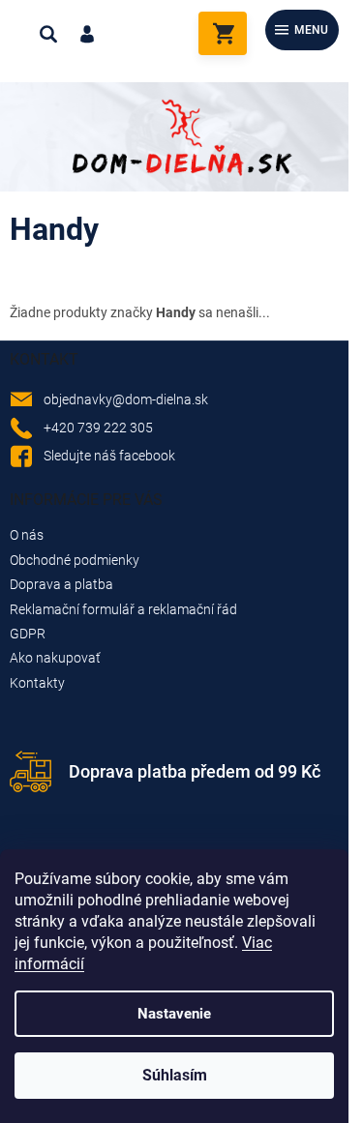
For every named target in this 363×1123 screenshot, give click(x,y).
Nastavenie (174, 1013)
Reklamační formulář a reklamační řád (123, 609)
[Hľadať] (48, 34)
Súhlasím (174, 1075)
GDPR (27, 633)
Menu (311, 30)
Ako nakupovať (55, 657)
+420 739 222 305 (98, 427)
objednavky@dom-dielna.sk (126, 399)
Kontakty (37, 683)
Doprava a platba (61, 584)
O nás (27, 535)
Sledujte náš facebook (109, 455)
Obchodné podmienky (74, 560)
